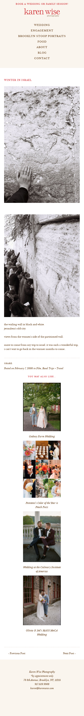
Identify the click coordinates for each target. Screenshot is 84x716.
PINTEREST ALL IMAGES (33, 363)
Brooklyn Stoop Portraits (42, 36)
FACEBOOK (18, 363)
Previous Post (17, 653)
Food (42, 41)
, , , (42, 680)
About (42, 47)
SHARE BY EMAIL (41, 363)
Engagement (42, 30)
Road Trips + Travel (52, 368)
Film (38, 368)
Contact (42, 58)
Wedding (42, 24)
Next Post (68, 653)
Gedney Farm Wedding (42, 436)
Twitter (25, 363)
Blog (42, 52)
